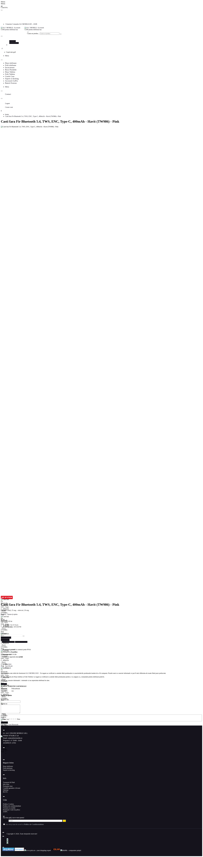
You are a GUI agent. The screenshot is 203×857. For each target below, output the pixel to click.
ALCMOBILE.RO (32, 673)
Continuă (4, 722)
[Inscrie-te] (64, 821)
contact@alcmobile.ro (15, 738)
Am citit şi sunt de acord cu (24, 824)
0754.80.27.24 (14, 736)
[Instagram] (8, 751)
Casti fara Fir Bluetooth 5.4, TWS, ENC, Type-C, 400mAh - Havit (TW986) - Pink (33, 116)
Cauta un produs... (33, 33)
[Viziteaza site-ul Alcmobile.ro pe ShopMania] (8, 850)
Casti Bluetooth (13, 724)
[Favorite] (5, 45)
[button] (6, 638)
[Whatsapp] (8, 753)
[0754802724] (6, 20)
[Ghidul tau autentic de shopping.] (19, 850)
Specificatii (8, 666)
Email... (5, 821)
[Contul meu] (5, 39)
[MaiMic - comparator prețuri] (70, 850)
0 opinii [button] (3, 614)
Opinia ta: (4, 704)
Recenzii (8, 668)
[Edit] (2, 98)
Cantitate (4, 633)
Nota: (4, 717)
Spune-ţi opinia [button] (12, 614)
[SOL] (9, 841)
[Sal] (8, 843)
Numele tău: (5, 699)
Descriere (8, 664)
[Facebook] (7, 749)
